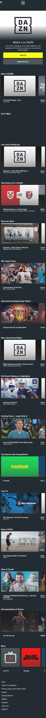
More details (23, 62)
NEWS (4, 699)
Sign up (23, 55)
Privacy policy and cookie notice (14, 688)
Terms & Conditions (9, 685)
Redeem (5, 702)
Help (3, 682)
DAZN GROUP (7, 695)
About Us (5, 706)
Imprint (4, 692)
